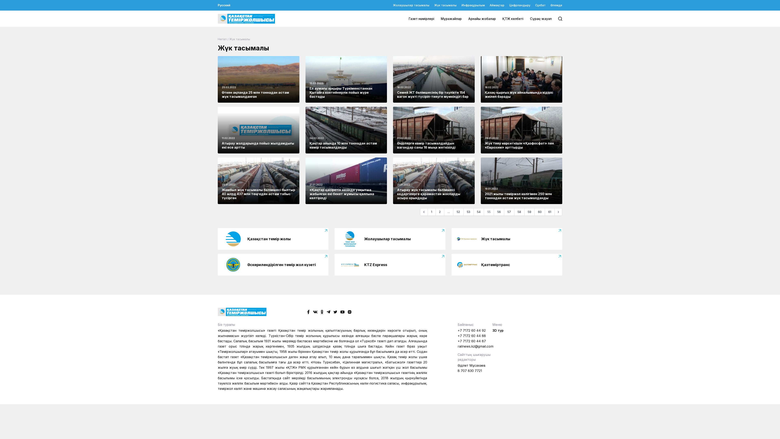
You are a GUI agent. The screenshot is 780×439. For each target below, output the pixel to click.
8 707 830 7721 (470, 371)
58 (519, 212)
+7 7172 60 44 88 (472, 336)
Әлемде (556, 5)
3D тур (498, 330)
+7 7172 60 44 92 (472, 330)
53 (468, 212)
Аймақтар (497, 5)
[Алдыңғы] (424, 212)
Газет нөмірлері (421, 19)
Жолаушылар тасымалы (411, 5)
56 (499, 212)
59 (529, 212)
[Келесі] (558, 212)
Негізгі (222, 39)
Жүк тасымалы (445, 5)
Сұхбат (540, 5)
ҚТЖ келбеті (512, 19)
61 (549, 212)
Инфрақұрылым (473, 5)
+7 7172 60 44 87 (472, 341)
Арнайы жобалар (482, 19)
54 (479, 212)
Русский (224, 5)
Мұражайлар (451, 19)
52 (458, 212)
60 (540, 212)
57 (509, 212)
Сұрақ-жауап (541, 19)
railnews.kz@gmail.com (475, 346)
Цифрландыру (519, 5)
